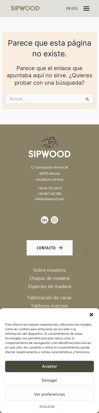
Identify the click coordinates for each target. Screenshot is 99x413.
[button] (91, 314)
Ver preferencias (49, 394)
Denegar (49, 380)
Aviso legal (47, 406)
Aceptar (49, 366)
